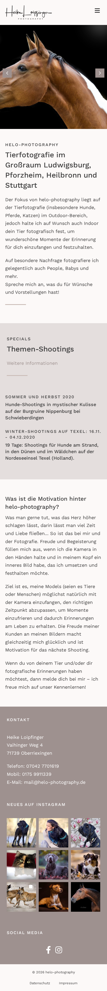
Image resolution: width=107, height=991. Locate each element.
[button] (7, 72)
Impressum (68, 983)
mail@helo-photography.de (54, 782)
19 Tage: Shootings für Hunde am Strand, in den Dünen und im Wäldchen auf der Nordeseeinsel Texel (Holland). (51, 451)
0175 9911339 (36, 774)
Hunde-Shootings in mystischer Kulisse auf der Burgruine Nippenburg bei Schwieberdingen (50, 411)
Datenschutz (40, 983)
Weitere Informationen (32, 363)
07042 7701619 (42, 766)
